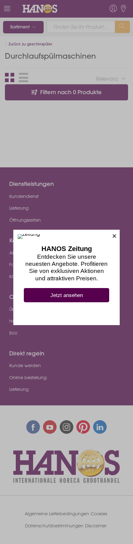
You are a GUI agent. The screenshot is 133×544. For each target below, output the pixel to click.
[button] (114, 235)
